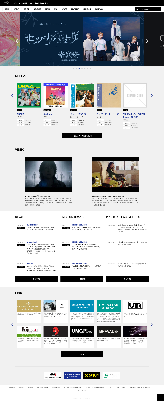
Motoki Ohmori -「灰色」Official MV (37, 196)
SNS (55, 9)
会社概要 (12, 387)
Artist (16, 9)
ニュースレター (120, 387)
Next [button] (146, 41)
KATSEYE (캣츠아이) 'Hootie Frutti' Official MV (108, 196)
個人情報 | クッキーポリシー (72, 387)
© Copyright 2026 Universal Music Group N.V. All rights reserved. (82, 398)
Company (99, 9)
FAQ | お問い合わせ (42, 387)
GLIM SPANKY (32, 225)
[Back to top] (160, 397)
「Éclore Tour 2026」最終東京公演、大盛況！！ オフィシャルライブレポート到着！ (41, 229)
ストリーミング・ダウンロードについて (140, 387)
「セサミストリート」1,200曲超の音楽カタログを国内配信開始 (132, 265)
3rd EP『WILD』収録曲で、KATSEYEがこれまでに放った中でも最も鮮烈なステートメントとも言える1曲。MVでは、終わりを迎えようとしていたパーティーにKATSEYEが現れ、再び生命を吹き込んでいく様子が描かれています (115, 201)
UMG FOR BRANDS (79, 225)
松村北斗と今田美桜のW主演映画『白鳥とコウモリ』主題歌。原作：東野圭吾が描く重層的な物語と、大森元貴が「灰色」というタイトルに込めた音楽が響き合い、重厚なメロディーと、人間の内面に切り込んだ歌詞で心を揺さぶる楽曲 (48, 201)
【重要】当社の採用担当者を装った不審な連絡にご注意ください (132, 243)
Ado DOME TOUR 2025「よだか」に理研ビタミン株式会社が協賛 (86, 267)
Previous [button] (18, 41)
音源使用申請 (56, 387)
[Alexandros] (32, 242)
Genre (26, 9)
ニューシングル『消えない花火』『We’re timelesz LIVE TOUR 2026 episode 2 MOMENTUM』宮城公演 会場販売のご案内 (41, 268)
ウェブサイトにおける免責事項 (94, 387)
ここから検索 (137, 9)
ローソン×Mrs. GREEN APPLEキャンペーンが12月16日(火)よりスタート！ (86, 229)
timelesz (30, 263)
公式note (21, 387)
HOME (7, 9)
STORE (64, 9)
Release (37, 9)
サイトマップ (82, 390)
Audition (87, 9)
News (47, 9)
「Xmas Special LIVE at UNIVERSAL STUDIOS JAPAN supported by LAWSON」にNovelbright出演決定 (86, 247)
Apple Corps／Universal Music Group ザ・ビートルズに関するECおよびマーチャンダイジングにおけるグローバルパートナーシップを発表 (132, 228)
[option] (82, 39)
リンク (109, 387)
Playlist (75, 9)
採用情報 (30, 387)
